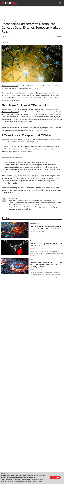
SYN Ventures (10, 190)
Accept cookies (55, 477)
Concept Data (33, 88)
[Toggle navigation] (59, 3)
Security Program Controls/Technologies (29, 21)
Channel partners (9, 21)
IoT (3, 21)
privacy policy (23, 482)
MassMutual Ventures (25, 190)
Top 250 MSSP (33, 181)
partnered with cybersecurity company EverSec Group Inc (42, 128)
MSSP (32, 240)
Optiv (3, 181)
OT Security (34, 223)
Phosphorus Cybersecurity (10, 86)
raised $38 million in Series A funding (33, 188)
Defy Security (12, 183)
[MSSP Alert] (9, 3)
